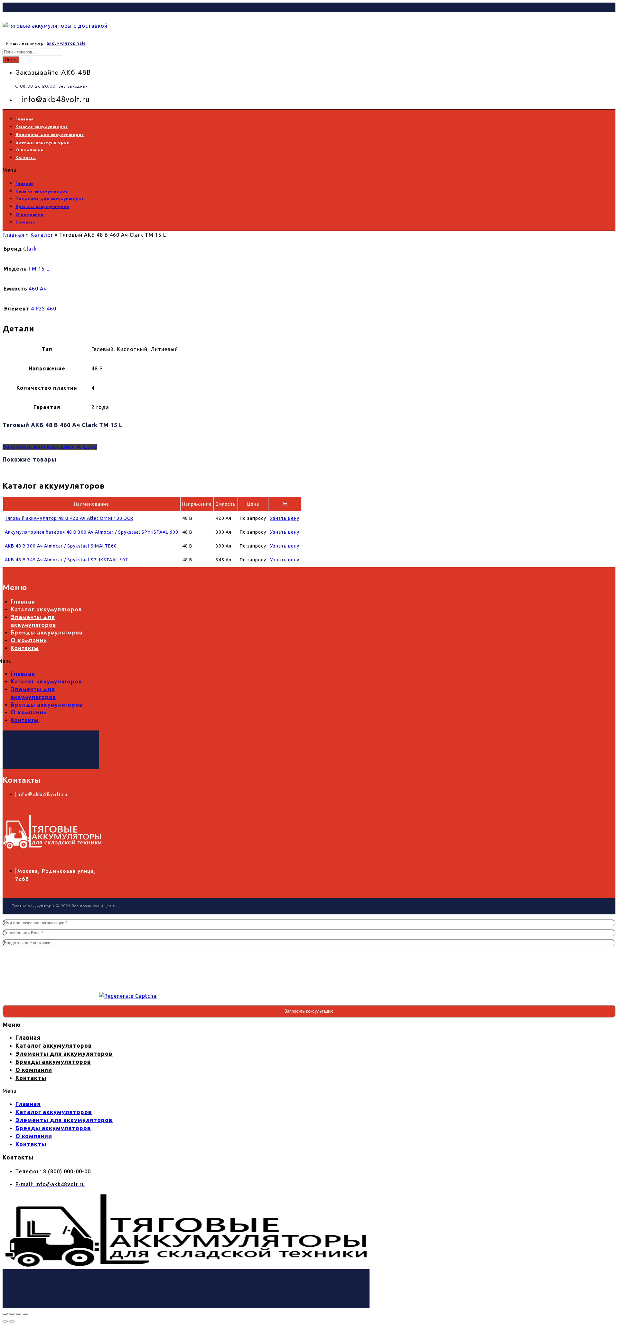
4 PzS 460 (43, 308)
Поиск (11, 59)
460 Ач (38, 288)
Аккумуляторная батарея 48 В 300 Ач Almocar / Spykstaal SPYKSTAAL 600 (91, 532)
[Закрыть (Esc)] (25, 1314)
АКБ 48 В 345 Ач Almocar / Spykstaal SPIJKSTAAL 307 (66, 559)
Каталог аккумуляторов (41, 127)
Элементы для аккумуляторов (49, 134)
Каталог (42, 235)
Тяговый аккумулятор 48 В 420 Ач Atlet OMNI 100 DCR (69, 518)
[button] (195, 170)
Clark (30, 249)
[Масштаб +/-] (5, 1314)
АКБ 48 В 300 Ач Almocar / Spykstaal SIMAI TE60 (61, 546)
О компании (29, 150)
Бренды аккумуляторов (42, 142)
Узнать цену (284, 518)
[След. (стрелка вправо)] (11, 1321)
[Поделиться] (18, 1314)
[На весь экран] (11, 1314)
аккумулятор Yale (66, 43)
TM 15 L (38, 269)
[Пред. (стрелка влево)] (5, 1321)
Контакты (25, 158)
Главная (24, 119)
